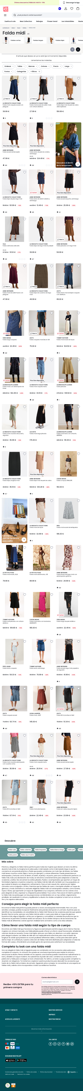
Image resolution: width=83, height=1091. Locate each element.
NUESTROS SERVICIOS (55, 1010)
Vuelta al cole (10, 21)
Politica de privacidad (46, 1072)
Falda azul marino (27, 855)
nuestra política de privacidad (51, 992)
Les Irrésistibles (68, 21)
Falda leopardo (40, 850)
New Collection (26, 21)
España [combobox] (73, 1072)
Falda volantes (25, 850)
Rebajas (39, 21)
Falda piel (71, 850)
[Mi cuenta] (65, 8)
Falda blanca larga (57, 850)
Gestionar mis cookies (23, 1074)
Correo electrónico (49, 977)
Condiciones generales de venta (14, 1072)
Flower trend (52, 21)
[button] (77, 8)
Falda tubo (12, 850)
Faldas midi (32, 28)
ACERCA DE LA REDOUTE (12, 1019)
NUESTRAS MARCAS (55, 1019)
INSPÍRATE (52, 1015)
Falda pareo (12, 855)
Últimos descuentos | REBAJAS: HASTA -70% (29, 2)
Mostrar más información (41, 1029)
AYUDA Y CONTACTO (11, 1010)
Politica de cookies (32, 1072)
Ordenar (7, 66)
